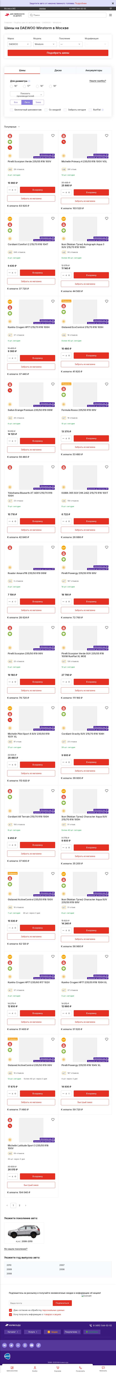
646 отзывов (19, 252)
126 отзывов (73, 661)
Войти (34, 1371)
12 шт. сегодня (68, 667)
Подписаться (62, 1303)
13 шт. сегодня (68, 175)
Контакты (93, 1332)
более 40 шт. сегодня (71, 258)
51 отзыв (71, 824)
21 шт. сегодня (14, 747)
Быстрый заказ (85, 1102)
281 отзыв (71, 169)
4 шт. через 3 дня (69, 1079)
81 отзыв (18, 741)
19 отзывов (19, 907)
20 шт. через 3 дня (16, 1159)
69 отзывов (19, 1153)
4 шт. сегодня (14, 175)
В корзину (38, 190)
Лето (27, 102)
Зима (38, 102)
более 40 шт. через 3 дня (35, 1079)
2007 (62, 1265)
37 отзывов (19, 335)
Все (16, 102)
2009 (9, 1269)
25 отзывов (19, 661)
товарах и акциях (52, 1314)
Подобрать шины (58, 52)
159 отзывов (73, 501)
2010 (9, 1265)
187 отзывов (73, 581)
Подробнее (81, 3)
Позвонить (80, 1371)
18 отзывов (72, 335)
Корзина (57, 1371)
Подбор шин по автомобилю (27, 22)
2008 (9, 1273)
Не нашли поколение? (15, 1249)
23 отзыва (18, 501)
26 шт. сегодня (68, 747)
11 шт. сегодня (14, 506)
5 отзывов (18, 581)
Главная (8, 22)
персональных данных (53, 1310)
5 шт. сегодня (68, 996)
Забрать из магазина (31, 198)
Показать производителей (25, 94)
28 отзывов (19, 169)
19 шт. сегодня (68, 587)
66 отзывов (72, 252)
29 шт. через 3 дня (31, 913)
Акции (54, 1332)
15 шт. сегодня (68, 423)
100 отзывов (19, 824)
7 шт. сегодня (14, 913)
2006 (62, 1269)
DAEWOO (46, 22)
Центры (42, 8)
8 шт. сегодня (68, 506)
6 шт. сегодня (14, 667)
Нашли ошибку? (98, 81)
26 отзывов (19, 418)
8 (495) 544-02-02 (77, 9)
